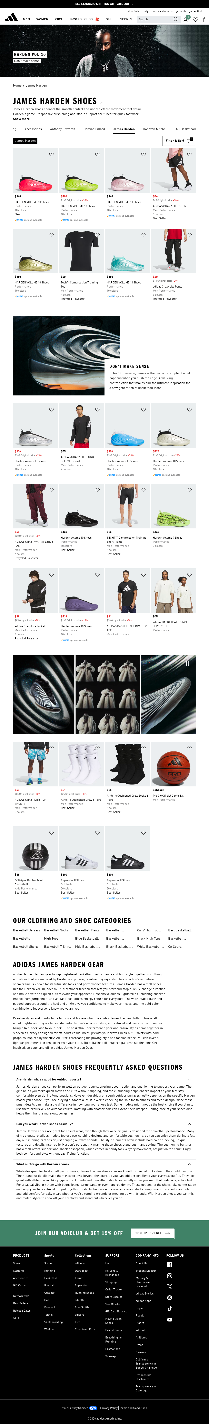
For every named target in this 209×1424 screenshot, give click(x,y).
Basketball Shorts (26, 947)
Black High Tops (149, 938)
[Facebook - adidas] (181, 1265)
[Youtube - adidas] (181, 1320)
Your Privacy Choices (75, 1408)
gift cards (181, 11)
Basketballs (21, 938)
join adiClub (195, 11)
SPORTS (126, 19)
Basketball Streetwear (176, 939)
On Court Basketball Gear (179, 947)
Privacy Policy (109, 1408)
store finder (134, 11)
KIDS (58, 19)
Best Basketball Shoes (179, 931)
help (146, 11)
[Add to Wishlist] (51, 155)
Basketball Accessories (114, 931)
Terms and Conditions (133, 1408)
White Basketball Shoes (149, 947)
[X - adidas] (181, 1287)
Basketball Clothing (113, 939)
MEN (26, 19)
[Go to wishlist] (195, 19)
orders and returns (162, 11)
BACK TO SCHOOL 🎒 (84, 19)
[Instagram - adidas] (181, 1276)
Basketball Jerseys (26, 930)
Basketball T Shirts (57, 947)
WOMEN (42, 19)
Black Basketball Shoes (118, 947)
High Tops (51, 938)
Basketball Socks (56, 930)
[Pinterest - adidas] (181, 1298)
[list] (104, 129)
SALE (110, 19)
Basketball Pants (87, 930)
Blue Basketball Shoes (86, 939)
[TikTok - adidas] (181, 1309)
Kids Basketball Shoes (86, 947)
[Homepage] (11, 17)
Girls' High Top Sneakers (147, 931)
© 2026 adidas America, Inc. (104, 1418)
